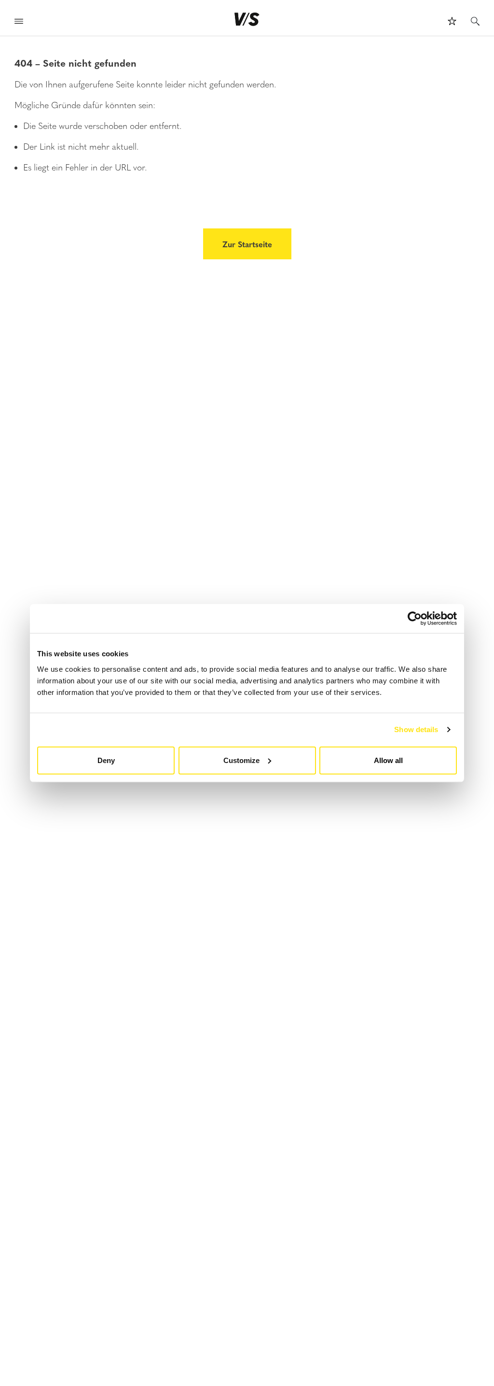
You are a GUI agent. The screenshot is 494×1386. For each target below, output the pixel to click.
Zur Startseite (247, 244)
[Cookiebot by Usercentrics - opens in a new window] (414, 618)
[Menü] (18, 22)
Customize (241, 760)
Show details (416, 729)
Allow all (388, 760)
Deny (106, 760)
